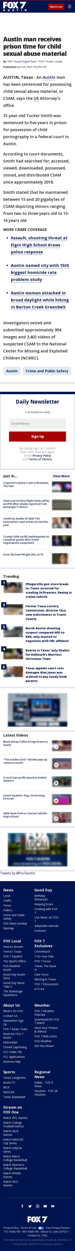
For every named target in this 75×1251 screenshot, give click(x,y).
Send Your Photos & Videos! (46, 1029)
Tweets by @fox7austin (17, 873)
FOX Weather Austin (11, 967)
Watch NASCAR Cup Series (13, 1141)
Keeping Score (43, 904)
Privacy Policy (42, 455)
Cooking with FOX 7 (45, 910)
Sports (9, 1071)
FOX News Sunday (15, 923)
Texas (7, 905)
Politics (7, 910)
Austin (58, 61)
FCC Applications (14, 1057)
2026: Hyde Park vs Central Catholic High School (25, 814)
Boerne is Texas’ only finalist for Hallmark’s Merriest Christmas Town (48, 654)
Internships (10, 1042)
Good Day (43, 890)
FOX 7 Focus (42, 961)
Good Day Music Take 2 (14, 984)
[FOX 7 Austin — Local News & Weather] (14, 6)
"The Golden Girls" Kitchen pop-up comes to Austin (25, 761)
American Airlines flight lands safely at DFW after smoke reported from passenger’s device (26, 504)
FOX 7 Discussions (46, 984)
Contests (40, 931)
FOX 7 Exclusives (43, 943)
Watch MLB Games (10, 1133)
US (36, 98)
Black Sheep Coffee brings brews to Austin (25, 743)
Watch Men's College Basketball (15, 1158)
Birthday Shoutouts (41, 897)
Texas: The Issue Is (45, 967)
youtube (45, 1206)
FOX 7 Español (12, 956)
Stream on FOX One (12, 1109)
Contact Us (10, 1016)
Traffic (7, 900)
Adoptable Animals (46, 926)
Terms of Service (40, 459)
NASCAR (8, 1092)
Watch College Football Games (13, 1124)
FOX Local (12, 941)
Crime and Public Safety (47, 370)
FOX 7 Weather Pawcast (44, 1012)
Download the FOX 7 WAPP (46, 1021)
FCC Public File (12, 1052)
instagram (37, 1206)
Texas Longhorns (14, 1078)
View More (61, 476)
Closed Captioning (15, 1047)
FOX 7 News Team (15, 1029)
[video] (62, 745)
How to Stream (13, 947)
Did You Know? (44, 1046)
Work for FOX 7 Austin (13, 1035)
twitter (30, 1206)
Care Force (41, 974)
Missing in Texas (45, 979)
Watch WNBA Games (12, 1175)
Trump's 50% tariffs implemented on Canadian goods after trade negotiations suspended (26, 540)
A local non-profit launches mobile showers (25, 779)
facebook (22, 1206)
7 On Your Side (44, 956)
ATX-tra (39, 989)
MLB (6, 1087)
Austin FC (9, 1082)
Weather (42, 1005)
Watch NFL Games (15, 1118)
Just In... (10, 475)
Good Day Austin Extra (14, 976)
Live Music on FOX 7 (46, 919)
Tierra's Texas (12, 951)
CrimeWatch (42, 951)
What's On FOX (13, 1011)
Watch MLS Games (10, 1183)
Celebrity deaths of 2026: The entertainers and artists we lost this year (25, 522)
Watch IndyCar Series (12, 1149)
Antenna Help (12, 1061)
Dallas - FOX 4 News (43, 1084)
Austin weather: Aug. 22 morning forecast (24, 797)
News (8, 890)
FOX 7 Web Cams (45, 1036)
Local (6, 896)
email (53, 1206)
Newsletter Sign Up (13, 1022)
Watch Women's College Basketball (15, 1166)
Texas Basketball (14, 1097)
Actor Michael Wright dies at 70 (23, 554)
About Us (11, 1005)
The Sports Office (14, 961)
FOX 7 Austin (46, 61)
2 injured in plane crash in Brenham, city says (26, 484)
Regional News (42, 1074)
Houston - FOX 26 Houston (46, 1092)
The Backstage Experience (13, 993)
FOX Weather (43, 1041)
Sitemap (8, 928)
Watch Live (56, 6)
